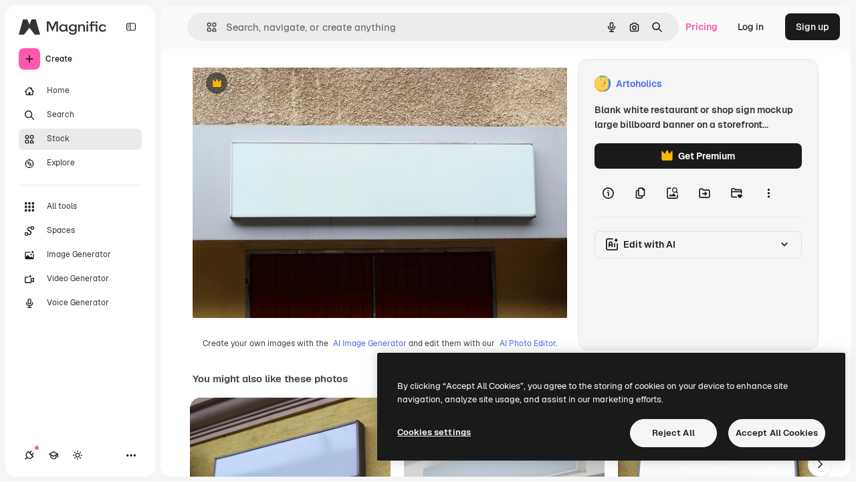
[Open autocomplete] (206, 27)
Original (278, 84)
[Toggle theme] (77, 455)
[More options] (768, 192)
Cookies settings (434, 432)
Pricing (701, 27)
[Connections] (29, 455)
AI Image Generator (370, 343)
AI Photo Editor (528, 343)
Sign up (812, 27)
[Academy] (53, 455)
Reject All (673, 432)
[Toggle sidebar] (131, 26)
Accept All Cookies (777, 432)
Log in (751, 27)
